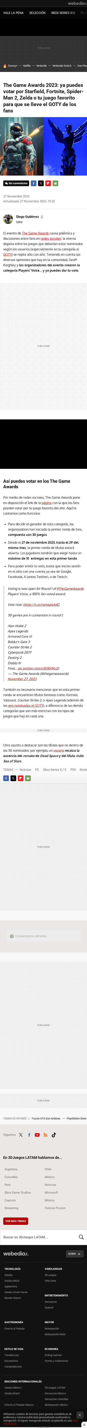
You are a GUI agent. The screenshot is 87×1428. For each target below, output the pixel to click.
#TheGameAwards (70, 589)
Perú (7, 1185)
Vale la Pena (13, 13)
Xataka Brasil (12, 1393)
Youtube (37, 1134)
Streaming (11, 1208)
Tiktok (54, 1134)
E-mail (55, 183)
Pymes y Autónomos (56, 1360)
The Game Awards (35, 233)
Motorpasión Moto (55, 1334)
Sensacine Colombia (56, 1399)
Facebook (33, 183)
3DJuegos (50, 1275)
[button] (29, 216)
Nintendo (41, 65)
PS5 (73, 770)
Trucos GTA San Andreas (46, 1118)
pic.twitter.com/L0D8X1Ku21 (38, 668)
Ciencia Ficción (55, 1208)
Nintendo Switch (62, 65)
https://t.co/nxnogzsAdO (41, 605)
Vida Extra (50, 1280)
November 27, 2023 (22, 679)
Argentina (10, 1169)
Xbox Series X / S (54, 770)
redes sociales (51, 238)
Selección (37, 13)
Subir (72, 1253)
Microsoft (51, 1192)
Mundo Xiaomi (12, 1297)
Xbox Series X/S (63, 13)
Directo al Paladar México (19, 1404)
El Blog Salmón (53, 1355)
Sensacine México (55, 1393)
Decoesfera (11, 1360)
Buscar (81, 1237)
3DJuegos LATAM (55, 1387)
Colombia (11, 1177)
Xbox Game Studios (17, 1192)
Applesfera (10, 1286)
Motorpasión (52, 1328)
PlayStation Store (77, 1118)
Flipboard (48, 183)
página (47, 503)
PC (37, 770)
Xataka (8, 1275)
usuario (58, 750)
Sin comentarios (18, 183)
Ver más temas (15, 1221)
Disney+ (12, 65)
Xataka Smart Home (16, 1292)
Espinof (49, 1307)
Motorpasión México (56, 1404)
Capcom (10, 1200)
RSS (45, 1134)
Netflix (27, 65)
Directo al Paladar (14, 1328)
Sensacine (51, 1301)
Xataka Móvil (11, 1280)
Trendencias (11, 1355)
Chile (48, 1169)
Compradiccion (13, 1366)
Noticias (25, 770)
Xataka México (12, 1387)
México (50, 1177)
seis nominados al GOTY (25, 705)
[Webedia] (77, 3)
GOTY (7, 254)
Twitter (41, 183)
